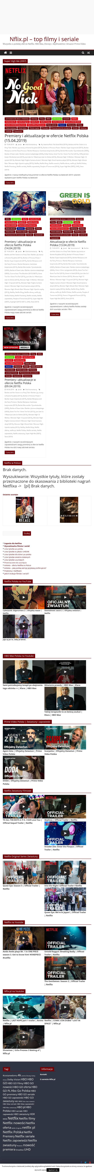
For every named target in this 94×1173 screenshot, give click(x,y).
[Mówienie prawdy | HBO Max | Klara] (65, 672)
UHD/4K (8, 131)
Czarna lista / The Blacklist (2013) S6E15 (23, 273)
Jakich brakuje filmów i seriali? (16, 573)
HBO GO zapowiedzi (13, 1097)
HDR (80, 154)
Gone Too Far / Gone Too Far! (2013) (66, 154)
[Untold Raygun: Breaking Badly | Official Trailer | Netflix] (65, 938)
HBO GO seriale (26, 1094)
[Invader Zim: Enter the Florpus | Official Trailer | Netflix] (65, 833)
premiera (9, 1149)
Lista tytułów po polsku (13, 549)
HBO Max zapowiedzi (25, 1104)
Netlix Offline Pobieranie (36, 125)
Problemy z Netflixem (13, 571)
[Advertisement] (47, 17)
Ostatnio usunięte (10, 494)
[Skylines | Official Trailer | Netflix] (65, 806)
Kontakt (43, 1074)
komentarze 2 (75, 248)
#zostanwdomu (10, 1075)
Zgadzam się (52, 1170)
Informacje (57, 119)
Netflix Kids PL (10, 122)
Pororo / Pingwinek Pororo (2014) (74, 295)
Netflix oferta (64, 163)
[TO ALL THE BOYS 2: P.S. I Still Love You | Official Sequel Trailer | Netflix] (23, 806)
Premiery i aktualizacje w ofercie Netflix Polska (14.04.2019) (20, 245)
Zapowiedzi (18, 131)
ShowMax (20, 1150)
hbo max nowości (29, 1101)
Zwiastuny (27, 376)
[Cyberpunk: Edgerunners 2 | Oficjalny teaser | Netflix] (23, 597)
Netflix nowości (54, 163)
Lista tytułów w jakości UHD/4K (16, 551)
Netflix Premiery (10, 166)
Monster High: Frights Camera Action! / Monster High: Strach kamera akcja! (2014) (43, 160)
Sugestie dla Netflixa (13, 543)
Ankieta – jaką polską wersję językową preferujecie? (25, 568)
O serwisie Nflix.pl (47, 1079)
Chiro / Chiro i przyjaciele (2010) (66, 270)
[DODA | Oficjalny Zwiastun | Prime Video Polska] (23, 767)
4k (41, 144)
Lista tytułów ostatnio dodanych (17, 557)
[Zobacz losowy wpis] (88, 52)
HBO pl (21, 1107)
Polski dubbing (11, 128)
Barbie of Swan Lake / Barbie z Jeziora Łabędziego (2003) (24, 154)
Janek (20, 144)
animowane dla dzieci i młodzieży (17, 119)
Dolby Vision (48, 154)
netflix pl (73, 163)
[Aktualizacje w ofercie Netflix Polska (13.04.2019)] (69, 192)
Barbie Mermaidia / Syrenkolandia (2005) (74, 151)
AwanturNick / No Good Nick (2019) (55, 144)
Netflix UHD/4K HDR (73, 122)
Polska (80, 125)
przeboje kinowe (11, 373)
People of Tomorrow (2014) (49, 166)
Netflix (74, 119)
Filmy (42, 119)
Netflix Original (23, 122)
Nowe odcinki (51, 125)
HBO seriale (17, 1110)
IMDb (48, 119)
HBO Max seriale (9, 1104)
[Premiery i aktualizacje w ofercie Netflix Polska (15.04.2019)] (47, 66)
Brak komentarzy (31, 144)
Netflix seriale (21, 166)
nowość (29, 1145)
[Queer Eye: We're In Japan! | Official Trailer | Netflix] (65, 899)
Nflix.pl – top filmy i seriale (44, 39)
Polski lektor (23, 128)
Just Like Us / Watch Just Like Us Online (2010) (40, 157)
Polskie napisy (34, 128)
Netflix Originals (17, 1128)
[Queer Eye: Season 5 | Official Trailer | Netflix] (23, 872)
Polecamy (71, 125)
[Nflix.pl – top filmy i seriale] (5, 52)
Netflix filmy (44, 163)
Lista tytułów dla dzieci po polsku (17, 554)
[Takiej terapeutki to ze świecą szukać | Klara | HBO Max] (65, 698)
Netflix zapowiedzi (33, 166)
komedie (66, 119)
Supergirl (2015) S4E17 (18, 302)
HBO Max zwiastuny (9, 1108)
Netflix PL (34, 122)
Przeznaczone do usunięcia (60, 128)
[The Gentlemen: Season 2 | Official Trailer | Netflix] (65, 968)
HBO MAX (18, 1101)
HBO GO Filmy (15, 1083)
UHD (77, 166)
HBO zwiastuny (21, 1114)
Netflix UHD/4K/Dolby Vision (15, 125)
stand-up (84, 128)
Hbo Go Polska (20, 1091)
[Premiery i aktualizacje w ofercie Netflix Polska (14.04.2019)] (24, 192)
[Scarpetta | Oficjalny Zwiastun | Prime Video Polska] (65, 737)
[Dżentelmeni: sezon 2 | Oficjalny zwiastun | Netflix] (65, 597)
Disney (28, 1076)
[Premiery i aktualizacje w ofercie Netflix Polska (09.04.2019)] (24, 327)
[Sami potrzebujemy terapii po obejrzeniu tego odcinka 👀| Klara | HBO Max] (23, 672)
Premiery (45, 128)
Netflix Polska (45, 122)
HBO (24, 1079)
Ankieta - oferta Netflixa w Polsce (17, 565)
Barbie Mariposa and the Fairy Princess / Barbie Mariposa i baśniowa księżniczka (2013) (23, 264)
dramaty (34, 119)
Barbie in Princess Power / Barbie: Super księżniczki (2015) (63, 148)
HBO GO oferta (22, 1087)
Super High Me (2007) (67, 166)
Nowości (62, 125)
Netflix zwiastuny (19, 433)
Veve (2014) (35, 302)
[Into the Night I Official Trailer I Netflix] (65, 872)
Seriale (75, 128)
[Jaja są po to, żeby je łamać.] (23, 626)
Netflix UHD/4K (58, 122)
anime (24, 1076)
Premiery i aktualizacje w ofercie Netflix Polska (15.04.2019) (46, 138)
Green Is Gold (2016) (72, 273)
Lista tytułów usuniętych (14, 560)
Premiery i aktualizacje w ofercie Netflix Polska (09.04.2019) (20, 383)
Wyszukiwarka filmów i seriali (17, 546)
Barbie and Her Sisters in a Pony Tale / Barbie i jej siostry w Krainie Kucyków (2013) (69, 251)
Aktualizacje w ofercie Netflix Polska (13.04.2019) (68, 243)
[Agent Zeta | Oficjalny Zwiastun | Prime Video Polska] (23, 737)
